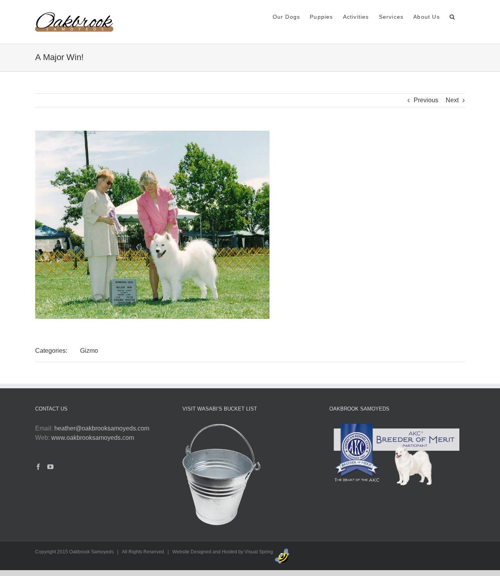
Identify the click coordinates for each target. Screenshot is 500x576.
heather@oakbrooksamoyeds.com (101, 428)
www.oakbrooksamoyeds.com (92, 437)
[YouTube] (50, 467)
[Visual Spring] (282, 552)
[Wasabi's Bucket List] (221, 428)
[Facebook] (38, 467)
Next (452, 100)
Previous (426, 100)
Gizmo (89, 350)
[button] (452, 16)
